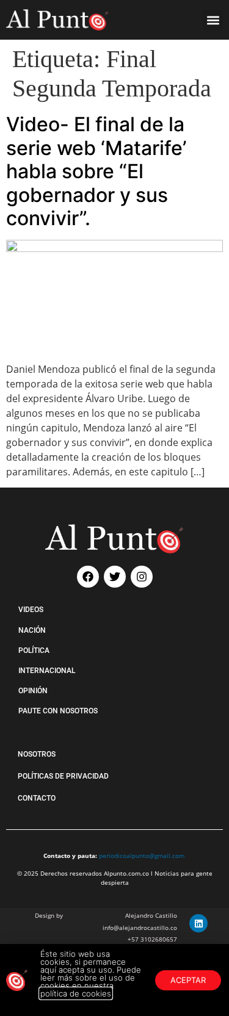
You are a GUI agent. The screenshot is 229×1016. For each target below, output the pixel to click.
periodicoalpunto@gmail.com (141, 855)
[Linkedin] (198, 923)
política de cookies (75, 993)
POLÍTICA (33, 650)
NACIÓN (32, 630)
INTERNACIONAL (46, 670)
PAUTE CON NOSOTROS (58, 711)
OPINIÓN (33, 690)
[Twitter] (115, 577)
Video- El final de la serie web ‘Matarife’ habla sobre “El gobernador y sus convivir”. (96, 171)
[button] (213, 20)
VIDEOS (30, 609)
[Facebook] (88, 577)
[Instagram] (142, 577)
